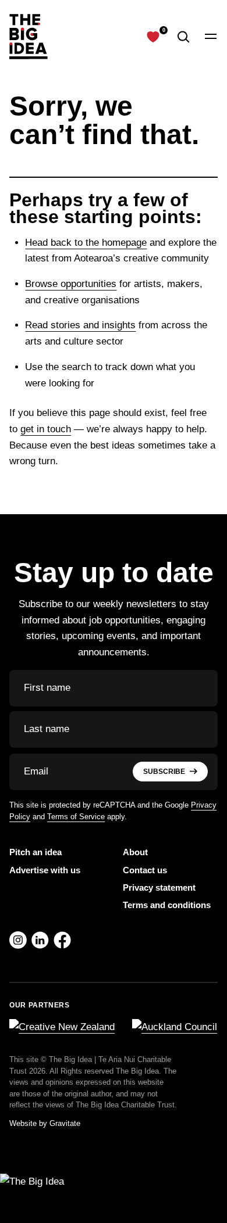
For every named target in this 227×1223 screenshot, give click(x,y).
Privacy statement (159, 887)
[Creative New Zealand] (62, 1027)
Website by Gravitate (44, 1123)
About (135, 852)
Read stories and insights (80, 325)
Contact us (145, 870)
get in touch (45, 429)
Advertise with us (44, 870)
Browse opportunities (70, 283)
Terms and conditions (167, 905)
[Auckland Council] (174, 1027)
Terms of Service (76, 816)
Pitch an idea (35, 852)
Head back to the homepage (86, 242)
